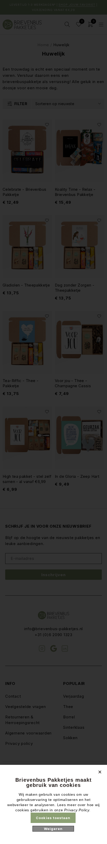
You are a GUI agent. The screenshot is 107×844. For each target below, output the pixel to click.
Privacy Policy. (77, 810)
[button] (100, 772)
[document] (53, 422)
